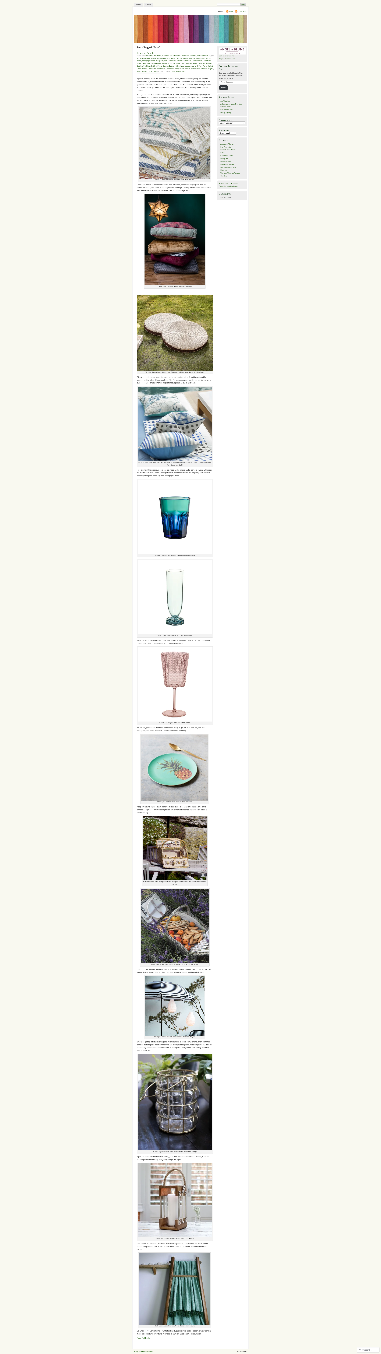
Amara (153, 58)
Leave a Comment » (178, 71)
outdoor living (179, 66)
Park (200, 66)
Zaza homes (152, 71)
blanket (185, 58)
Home (138, 5)
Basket (173, 58)
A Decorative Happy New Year (231, 104)
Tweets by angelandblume (228, 186)
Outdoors (165, 55)
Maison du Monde (168, 63)
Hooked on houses (227, 164)
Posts (231, 11)
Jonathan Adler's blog (228, 167)
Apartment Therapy (227, 144)
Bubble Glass (200, 58)
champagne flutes (148, 61)
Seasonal (193, 55)
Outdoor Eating (168, 66)
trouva (197, 69)
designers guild (161, 61)
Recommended (175, 55)
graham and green (143, 63)
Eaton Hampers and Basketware (179, 61)
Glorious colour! (226, 107)
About (148, 5)
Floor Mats (207, 61)
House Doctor (156, 63)
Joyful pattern (225, 101)
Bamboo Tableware (163, 58)
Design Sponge (225, 161)
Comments (242, 11)
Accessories (148, 55)
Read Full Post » (143, 1338)
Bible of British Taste (227, 150)
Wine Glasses (142, 71)
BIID (222, 153)
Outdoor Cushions (143, 66)
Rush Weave (185, 69)
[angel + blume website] (232, 54)
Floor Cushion (197, 61)
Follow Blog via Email (228, 67)
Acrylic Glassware (143, 58)
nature (178, 63)
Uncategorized (202, 55)
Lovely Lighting (225, 112)
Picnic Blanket (142, 69)
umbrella (204, 69)
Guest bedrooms (226, 110)
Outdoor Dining (156, 66)
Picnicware (152, 69)
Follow (223, 87)
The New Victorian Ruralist (230, 173)
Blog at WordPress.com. (143, 1352)
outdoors (188, 66)
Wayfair (210, 69)
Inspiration (157, 55)
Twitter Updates (228, 183)
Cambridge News (226, 156)
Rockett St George (172, 69)
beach (179, 58)
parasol (195, 66)
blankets (192, 58)
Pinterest (223, 170)
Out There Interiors (205, 63)
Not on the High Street (189, 63)
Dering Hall (224, 158)
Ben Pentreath (225, 147)
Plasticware (161, 69)
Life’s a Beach (145, 53)
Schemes (185, 55)
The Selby (224, 176)
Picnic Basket (208, 66)
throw (193, 69)
